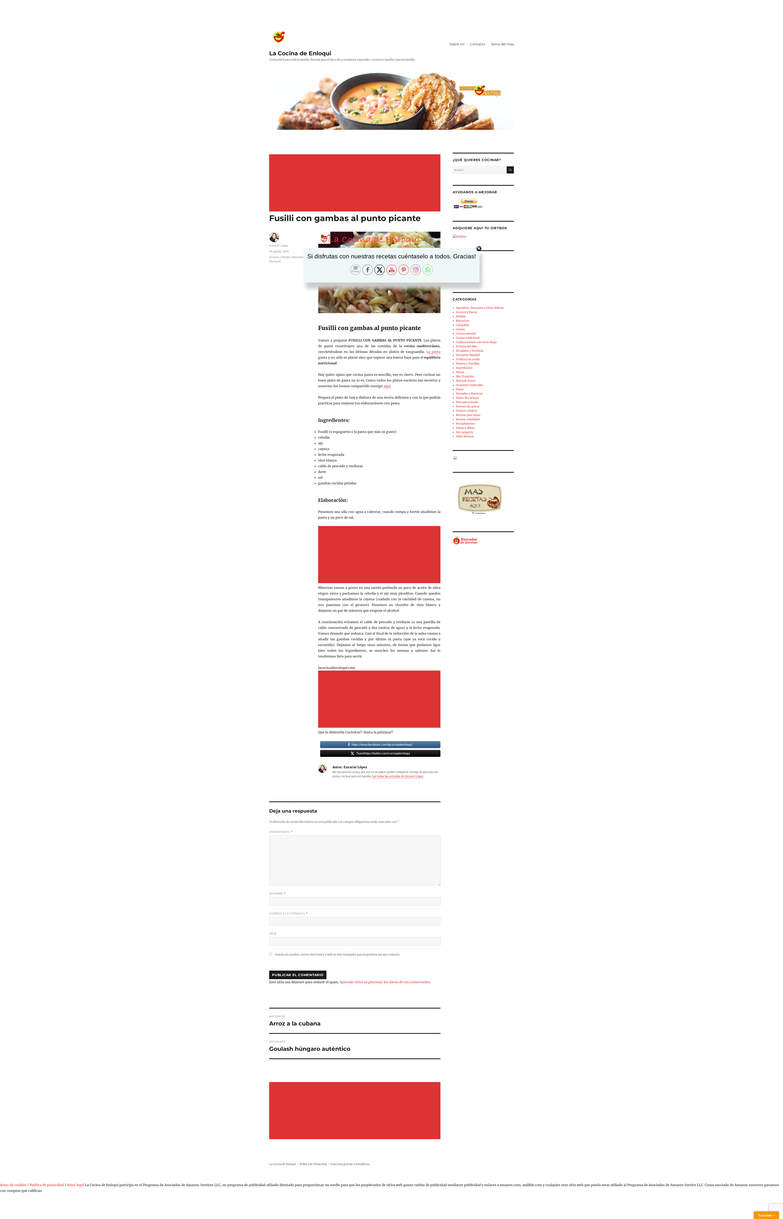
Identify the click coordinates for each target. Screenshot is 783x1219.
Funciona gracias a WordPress (350, 1164)
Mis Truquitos (465, 376)
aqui (387, 386)
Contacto (477, 44)
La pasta (433, 352)
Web (272, 933)
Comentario (281, 832)
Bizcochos (462, 321)
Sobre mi (457, 44)
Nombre (277, 893)
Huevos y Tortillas (467, 363)
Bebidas (461, 316)
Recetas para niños (468, 415)
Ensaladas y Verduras (469, 351)
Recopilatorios (465, 423)
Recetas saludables (468, 419)
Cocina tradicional (467, 338)
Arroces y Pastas (466, 312)
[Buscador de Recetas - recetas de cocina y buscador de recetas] (483, 540)
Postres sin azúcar (468, 406)
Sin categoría (464, 432)
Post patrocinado (467, 402)
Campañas (462, 325)
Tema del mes (502, 44)
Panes (460, 389)
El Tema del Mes (466, 346)
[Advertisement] (355, 183)
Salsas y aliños (465, 428)
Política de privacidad (47, 1185)
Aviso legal (75, 1185)
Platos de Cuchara (467, 398)
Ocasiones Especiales (469, 385)
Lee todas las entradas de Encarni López (397, 776)
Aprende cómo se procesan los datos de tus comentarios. (385, 982)
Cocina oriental (466, 333)
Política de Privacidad (313, 1164)
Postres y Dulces (466, 411)
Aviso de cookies (13, 1185)
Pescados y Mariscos (469, 393)
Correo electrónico (288, 913)
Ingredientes (464, 368)
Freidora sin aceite (468, 359)
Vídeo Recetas (465, 436)
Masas (460, 372)
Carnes (460, 329)
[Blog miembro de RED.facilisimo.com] (483, 457)
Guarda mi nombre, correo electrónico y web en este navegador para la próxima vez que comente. (337, 954)
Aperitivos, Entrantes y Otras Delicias (480, 308)
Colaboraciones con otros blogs (476, 342)
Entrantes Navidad (468, 355)
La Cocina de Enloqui (300, 53)
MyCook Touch (466, 381)
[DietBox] (483, 237)
